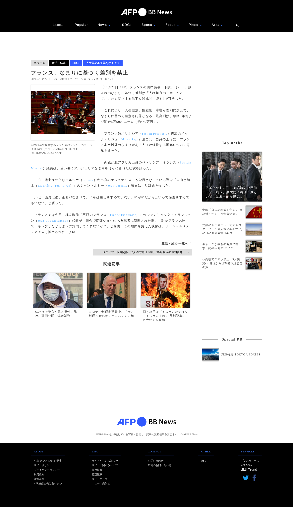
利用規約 (39, 474)
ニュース (39, 63)
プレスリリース (250, 460)
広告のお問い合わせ (159, 465)
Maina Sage (130, 139)
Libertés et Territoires (54, 185)
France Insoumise (123, 214)
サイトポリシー (43, 465)
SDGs (127, 24)
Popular (81, 24)
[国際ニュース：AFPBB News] (146, 12)
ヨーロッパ (106, 78)
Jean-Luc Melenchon (53, 220)
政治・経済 (59, 63)
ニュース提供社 (101, 483)
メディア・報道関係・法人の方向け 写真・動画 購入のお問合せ (146, 252)
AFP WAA (246, 465)
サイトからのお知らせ (105, 460)
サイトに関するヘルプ (105, 465)
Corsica (88, 180)
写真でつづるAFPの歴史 (48, 460)
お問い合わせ (155, 460)
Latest (58, 24)
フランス (93, 78)
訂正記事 (97, 474)
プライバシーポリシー (47, 469)
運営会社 (39, 479)
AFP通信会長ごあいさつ (48, 483)
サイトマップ (99, 479)
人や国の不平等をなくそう (103, 63)
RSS (203, 460)
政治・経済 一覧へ (176, 243)
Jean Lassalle (118, 185)
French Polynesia (154, 133)
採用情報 (97, 469)
